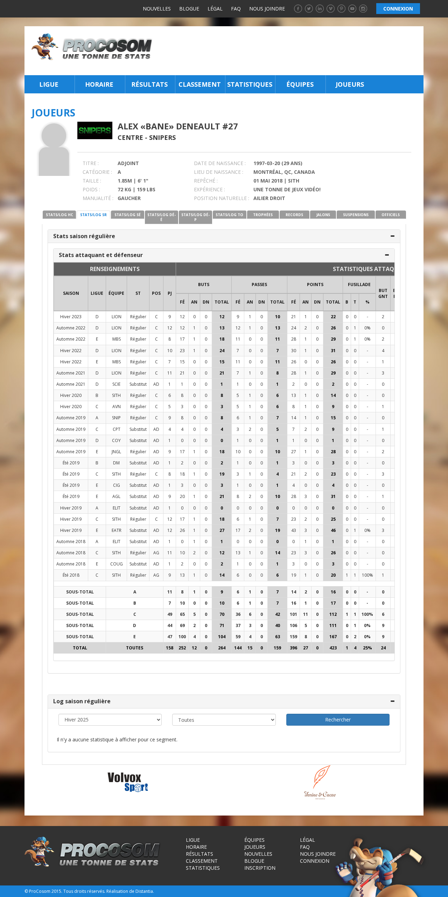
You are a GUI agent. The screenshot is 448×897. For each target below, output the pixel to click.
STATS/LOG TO (229, 214)
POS (156, 293)
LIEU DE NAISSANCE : (218, 172)
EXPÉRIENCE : (209, 189)
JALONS (323, 214)
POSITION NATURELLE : (221, 198)
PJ (170, 293)
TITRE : (91, 163)
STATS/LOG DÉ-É (161, 217)
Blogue (189, 8)
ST (138, 293)
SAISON (71, 293)
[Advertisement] (289, 50)
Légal (215, 8)
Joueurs (350, 84)
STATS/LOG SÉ (127, 214)
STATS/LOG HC (59, 214)
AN (194, 302)
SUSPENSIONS (356, 214)
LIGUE (97, 293)
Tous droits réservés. (84, 891)
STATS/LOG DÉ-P (195, 217)
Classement (199, 84)
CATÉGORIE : (97, 172)
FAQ (236, 8)
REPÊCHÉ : (206, 180)
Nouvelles (157, 8)
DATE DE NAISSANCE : (220, 163)
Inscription (259, 867)
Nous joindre (267, 8)
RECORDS (294, 214)
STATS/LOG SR (93, 214)
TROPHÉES (263, 214)
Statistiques (249, 84)
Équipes (300, 84)
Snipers (162, 137)
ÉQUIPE (116, 293)
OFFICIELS (391, 214)
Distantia (144, 891)
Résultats (149, 84)
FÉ (182, 302)
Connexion (314, 860)
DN (206, 302)
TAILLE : (92, 180)
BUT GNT (383, 293)
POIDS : (91, 189)
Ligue (48, 84)
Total (222, 302)
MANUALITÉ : (98, 198)
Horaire (99, 84)
